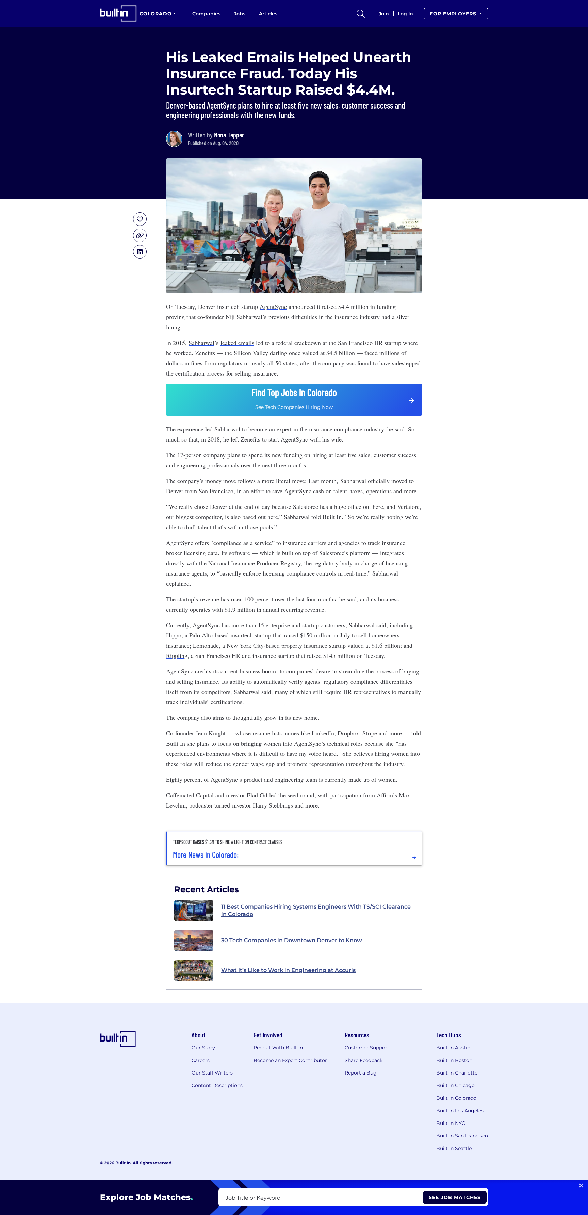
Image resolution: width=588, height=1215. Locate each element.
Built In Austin (453, 1048)
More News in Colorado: (206, 855)
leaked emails (237, 342)
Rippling (176, 655)
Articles (268, 14)
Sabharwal (201, 342)
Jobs (239, 14)
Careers (201, 1060)
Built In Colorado (456, 1098)
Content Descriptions (217, 1085)
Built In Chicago (455, 1085)
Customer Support (367, 1048)
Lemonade (206, 645)
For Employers (454, 14)
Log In (405, 14)
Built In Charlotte (456, 1073)
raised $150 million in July (318, 635)
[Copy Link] (140, 235)
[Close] (581, 1186)
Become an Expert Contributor (290, 1060)
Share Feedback (363, 1060)
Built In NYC (450, 1123)
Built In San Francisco (462, 1136)
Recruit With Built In (278, 1048)
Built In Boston (454, 1060)
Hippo (173, 635)
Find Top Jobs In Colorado (294, 392)
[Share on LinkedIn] (140, 252)
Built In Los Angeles (460, 1111)
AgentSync (273, 306)
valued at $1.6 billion (373, 645)
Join (384, 14)
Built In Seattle (454, 1148)
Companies (206, 14)
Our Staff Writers (212, 1073)
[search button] (361, 13)
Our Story (203, 1048)
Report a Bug (361, 1073)
